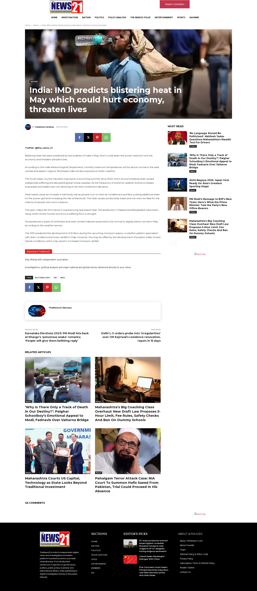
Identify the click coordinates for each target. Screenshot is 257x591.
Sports (192, 190)
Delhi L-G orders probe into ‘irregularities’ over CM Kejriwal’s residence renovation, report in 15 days (131, 337)
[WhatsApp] (106, 137)
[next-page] (174, 243)
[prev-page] (169, 243)
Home (27, 25)
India (62, 278)
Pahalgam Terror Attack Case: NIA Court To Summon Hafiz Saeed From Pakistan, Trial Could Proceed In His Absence (127, 484)
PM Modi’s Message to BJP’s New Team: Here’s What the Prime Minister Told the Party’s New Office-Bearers (210, 204)
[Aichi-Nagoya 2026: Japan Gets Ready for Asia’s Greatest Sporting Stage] (177, 185)
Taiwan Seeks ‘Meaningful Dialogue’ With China (151, 557)
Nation (36, 25)
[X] (88, 137)
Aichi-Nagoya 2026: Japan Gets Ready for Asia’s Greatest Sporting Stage (209, 183)
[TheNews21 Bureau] (28, 127)
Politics (193, 146)
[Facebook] (79, 137)
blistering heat (42, 278)
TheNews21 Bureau (44, 127)
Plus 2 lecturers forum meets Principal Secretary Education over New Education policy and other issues (153, 571)
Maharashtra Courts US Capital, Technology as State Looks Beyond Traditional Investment (56, 482)
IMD (55, 278)
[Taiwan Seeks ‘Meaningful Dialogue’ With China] (130, 559)
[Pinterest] (97, 137)
